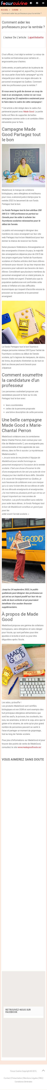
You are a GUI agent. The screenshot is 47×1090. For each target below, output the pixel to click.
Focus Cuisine (16, 1071)
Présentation (16, 1078)
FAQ (40, 1078)
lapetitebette (36, 37)
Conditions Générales (23, 1082)
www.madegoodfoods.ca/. (30, 747)
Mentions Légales (30, 1078)
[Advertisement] (23, 867)
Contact (7, 1078)
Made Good (28, 111)
